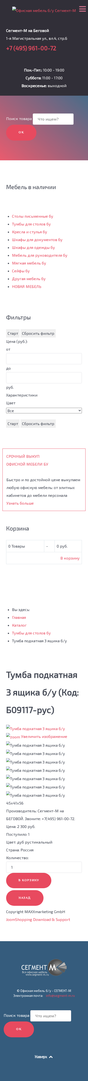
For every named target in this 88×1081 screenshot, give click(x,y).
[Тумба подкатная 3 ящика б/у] (35, 745)
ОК (21, 132)
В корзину (70, 558)
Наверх (41, 1057)
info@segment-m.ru (60, 996)
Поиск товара (19, 118)
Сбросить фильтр (38, 333)
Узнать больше (20, 503)
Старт (13, 333)
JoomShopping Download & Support (38, 919)
